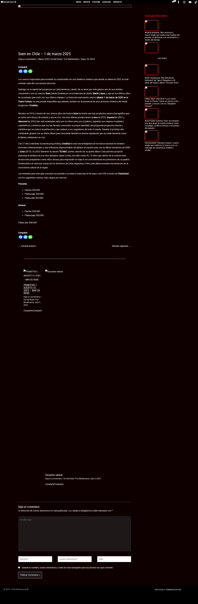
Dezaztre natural (53, 475)
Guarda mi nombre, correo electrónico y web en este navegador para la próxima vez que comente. (67, 567)
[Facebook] (178, 2)
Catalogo (106, 2)
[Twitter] (25, 71)
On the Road (56, 59)
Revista (86, 2)
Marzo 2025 (44, 59)
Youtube (96, 2)
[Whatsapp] (30, 71)
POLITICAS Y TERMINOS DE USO (168, 590)
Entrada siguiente (121, 246)
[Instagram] (184, 2)
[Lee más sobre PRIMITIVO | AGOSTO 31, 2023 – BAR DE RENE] (33, 275)
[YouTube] (190, 2)
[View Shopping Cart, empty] (172, 2)
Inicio (78, 2)
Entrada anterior (27, 246)
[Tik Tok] (195, 2)
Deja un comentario (27, 59)
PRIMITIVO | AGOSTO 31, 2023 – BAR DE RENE (32, 289)
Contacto (117, 2)
